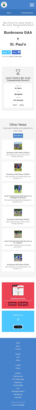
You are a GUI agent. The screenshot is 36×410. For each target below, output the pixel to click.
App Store (12, 304)
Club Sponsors (18, 376)
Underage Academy (18, 391)
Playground (18, 382)
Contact (18, 365)
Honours (18, 373)
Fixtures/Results (27, 13)
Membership (18, 394)
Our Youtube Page (18, 379)
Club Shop (18, 397)
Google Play (23, 304)
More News (18, 135)
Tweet (5, 52)
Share (15, 52)
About (18, 360)
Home (18, 343)
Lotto (18, 357)
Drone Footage (18, 385)
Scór (18, 388)
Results (18, 354)
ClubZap (21, 405)
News (9, 13)
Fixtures (18, 349)
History (18, 368)
